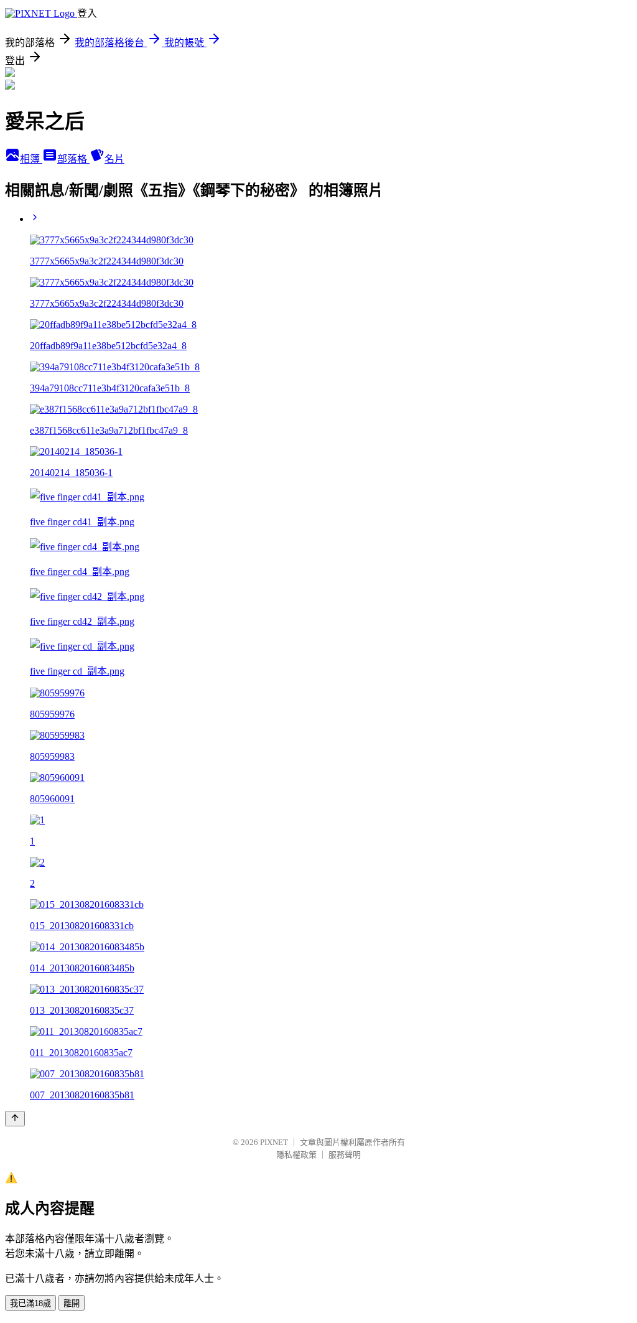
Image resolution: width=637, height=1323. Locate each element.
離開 (71, 1303)
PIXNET (274, 1142)
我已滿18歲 (30, 1303)
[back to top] (15, 1118)
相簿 (31, 159)
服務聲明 (344, 1154)
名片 (114, 159)
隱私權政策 (296, 1154)
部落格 (73, 159)
